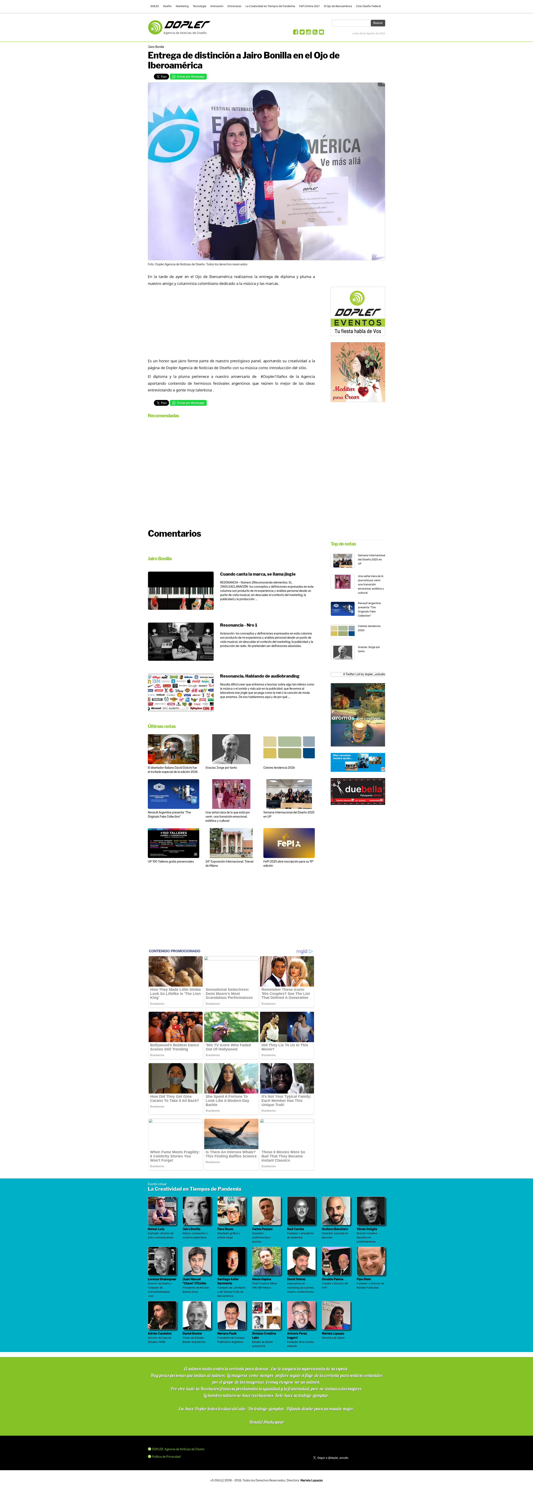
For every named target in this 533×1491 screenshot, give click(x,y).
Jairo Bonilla (156, 47)
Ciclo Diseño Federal (368, 6)
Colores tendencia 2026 (279, 768)
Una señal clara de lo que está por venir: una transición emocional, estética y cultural (227, 817)
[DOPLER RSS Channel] (315, 33)
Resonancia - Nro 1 (238, 625)
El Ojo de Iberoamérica (338, 6)
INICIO (155, 6)
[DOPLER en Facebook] (295, 33)
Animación (216, 6)
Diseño (167, 6)
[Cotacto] (321, 33)
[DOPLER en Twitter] (302, 33)
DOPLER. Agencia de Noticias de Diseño (178, 1449)
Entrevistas (234, 6)
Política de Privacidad (166, 1457)
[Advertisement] (231, 320)
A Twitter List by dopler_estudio (364, 674)
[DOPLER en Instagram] (308, 33)
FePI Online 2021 (309, 6)
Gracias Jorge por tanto (221, 768)
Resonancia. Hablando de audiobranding (260, 676)
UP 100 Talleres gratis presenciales (171, 861)
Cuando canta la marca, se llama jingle (258, 574)
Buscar (378, 23)
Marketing (182, 6)
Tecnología (199, 6)
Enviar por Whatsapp (190, 76)
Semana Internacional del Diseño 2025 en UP (371, 559)
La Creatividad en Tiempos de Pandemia (270, 6)
